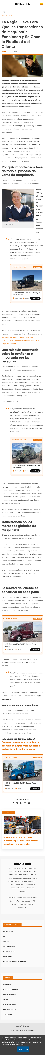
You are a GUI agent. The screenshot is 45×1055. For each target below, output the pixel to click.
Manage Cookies (31, 1042)
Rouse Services (9, 951)
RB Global (7, 984)
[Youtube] (29, 803)
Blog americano (9, 1009)
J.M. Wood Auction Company (14, 961)
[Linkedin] (21, 803)
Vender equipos (9, 994)
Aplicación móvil (9, 1004)
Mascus (6, 941)
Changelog (7, 1014)
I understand (23, 1049)
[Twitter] (17, 803)
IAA (4, 936)
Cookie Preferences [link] (22, 1026)
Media (5, 999)
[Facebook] (13, 803)
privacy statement (10, 1044)
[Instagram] (25, 803)
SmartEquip (7, 956)
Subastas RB (8, 931)
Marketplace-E (9, 946)
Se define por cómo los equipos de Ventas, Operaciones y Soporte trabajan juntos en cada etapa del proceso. (20, 340)
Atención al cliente (10, 989)
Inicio (3, 16)
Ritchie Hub (22, 4)
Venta (10, 16)
